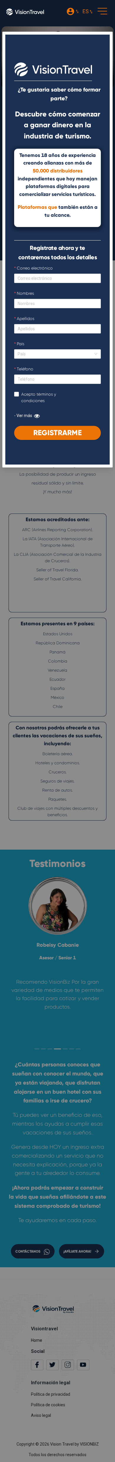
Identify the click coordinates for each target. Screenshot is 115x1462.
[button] (101, 12)
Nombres (25, 293)
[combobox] (55, 354)
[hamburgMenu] (102, 11)
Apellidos (25, 318)
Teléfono (25, 369)
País (20, 343)
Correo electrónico (35, 268)
